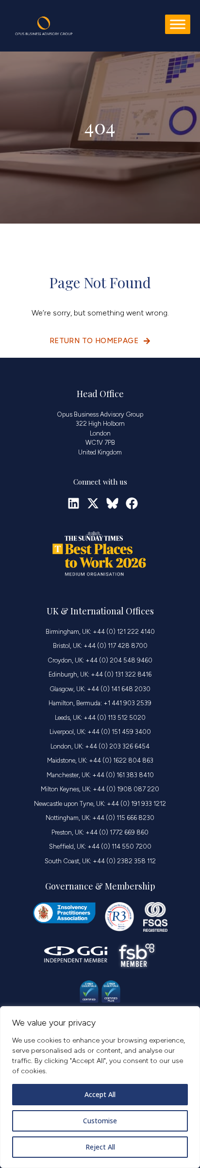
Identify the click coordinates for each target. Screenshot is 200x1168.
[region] (100, 1087)
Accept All (100, 1094)
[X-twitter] (93, 503)
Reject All (100, 1146)
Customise (100, 1120)
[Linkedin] (73, 503)
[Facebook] (132, 503)
